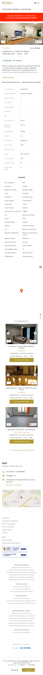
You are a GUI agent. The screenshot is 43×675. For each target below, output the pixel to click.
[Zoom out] (40, 317)
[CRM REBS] (25, 648)
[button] (2, 33)
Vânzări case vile (21, 584)
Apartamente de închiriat (21, 611)
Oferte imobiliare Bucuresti (11, 82)
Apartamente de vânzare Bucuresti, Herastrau (21, 580)
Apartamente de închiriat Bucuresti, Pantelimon (21, 623)
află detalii (24, 661)
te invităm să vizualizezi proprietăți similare (21, 18)
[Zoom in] (40, 314)
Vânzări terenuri (21, 596)
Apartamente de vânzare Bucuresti (21, 567)
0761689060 (20, 472)
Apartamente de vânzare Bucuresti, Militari (21, 570)
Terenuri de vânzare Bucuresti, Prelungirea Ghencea (21, 601)
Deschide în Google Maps (14, 485)
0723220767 (10, 472)
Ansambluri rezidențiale (10, 521)
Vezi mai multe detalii (21, 360)
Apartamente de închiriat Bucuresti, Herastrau (21, 618)
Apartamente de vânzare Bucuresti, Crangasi (21, 575)
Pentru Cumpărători (8, 524)
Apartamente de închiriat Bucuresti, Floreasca (21, 625)
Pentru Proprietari (8, 527)
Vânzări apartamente (21, 565)
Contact (4, 533)
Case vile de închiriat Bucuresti (21, 632)
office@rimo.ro (11, 476)
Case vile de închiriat (21, 630)
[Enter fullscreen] (40, 267)
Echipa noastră (7, 530)
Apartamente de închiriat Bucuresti (21, 613)
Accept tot (28, 670)
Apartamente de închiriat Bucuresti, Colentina (21, 616)
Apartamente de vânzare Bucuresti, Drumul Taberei (21, 572)
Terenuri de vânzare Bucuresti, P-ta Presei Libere (21, 603)
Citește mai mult (8, 77)
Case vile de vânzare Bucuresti (21, 586)
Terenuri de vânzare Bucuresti (21, 598)
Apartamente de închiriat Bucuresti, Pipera (21, 621)
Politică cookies (7, 540)
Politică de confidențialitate (11, 543)
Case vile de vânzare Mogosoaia (21, 589)
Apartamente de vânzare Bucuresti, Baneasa (21, 577)
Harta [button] (39, 42)
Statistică (22, 665)
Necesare (13, 665)
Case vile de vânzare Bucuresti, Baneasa (21, 591)
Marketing (32, 665)
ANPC (4, 537)
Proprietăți (5, 518)
